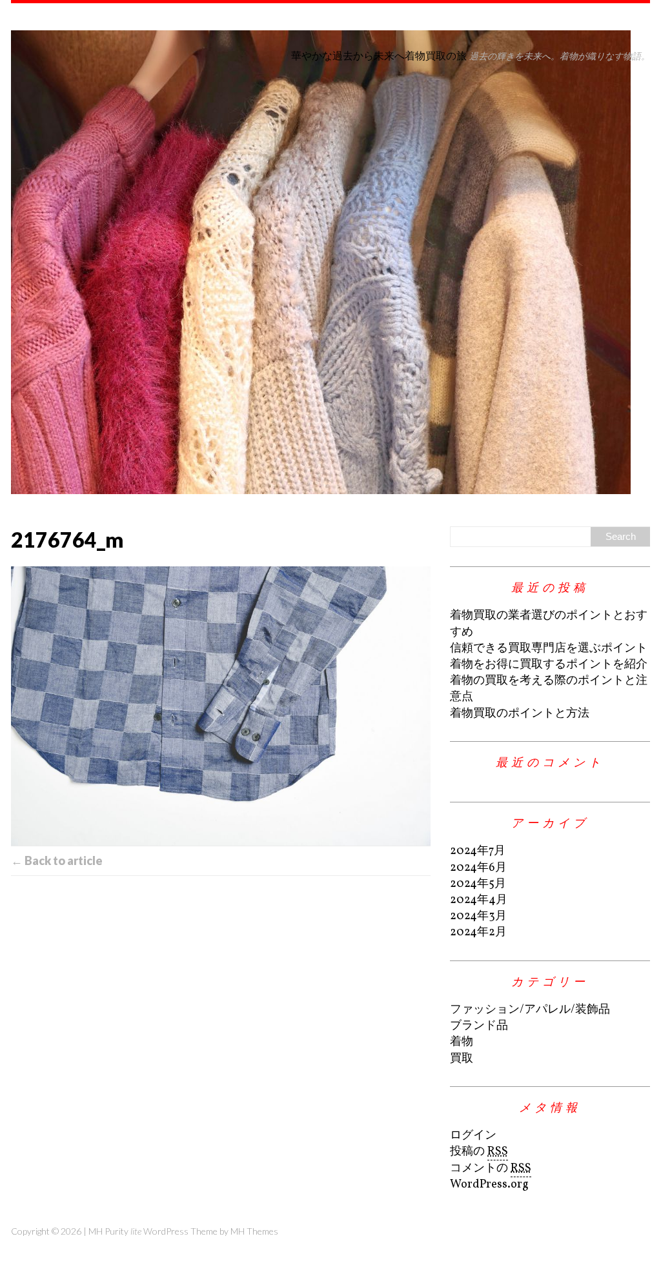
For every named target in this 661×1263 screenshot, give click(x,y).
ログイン (473, 1136)
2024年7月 (477, 851)
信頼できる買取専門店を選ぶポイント (548, 649)
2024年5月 (478, 884)
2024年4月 (478, 900)
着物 (461, 1042)
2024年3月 (478, 916)
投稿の (479, 1152)
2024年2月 (478, 932)
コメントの (490, 1168)
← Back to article (57, 860)
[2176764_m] (221, 706)
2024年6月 (478, 868)
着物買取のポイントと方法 (519, 714)
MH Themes (254, 1231)
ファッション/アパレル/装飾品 (530, 1010)
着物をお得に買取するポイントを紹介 (548, 665)
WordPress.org (489, 1185)
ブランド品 (479, 1026)
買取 (461, 1059)
